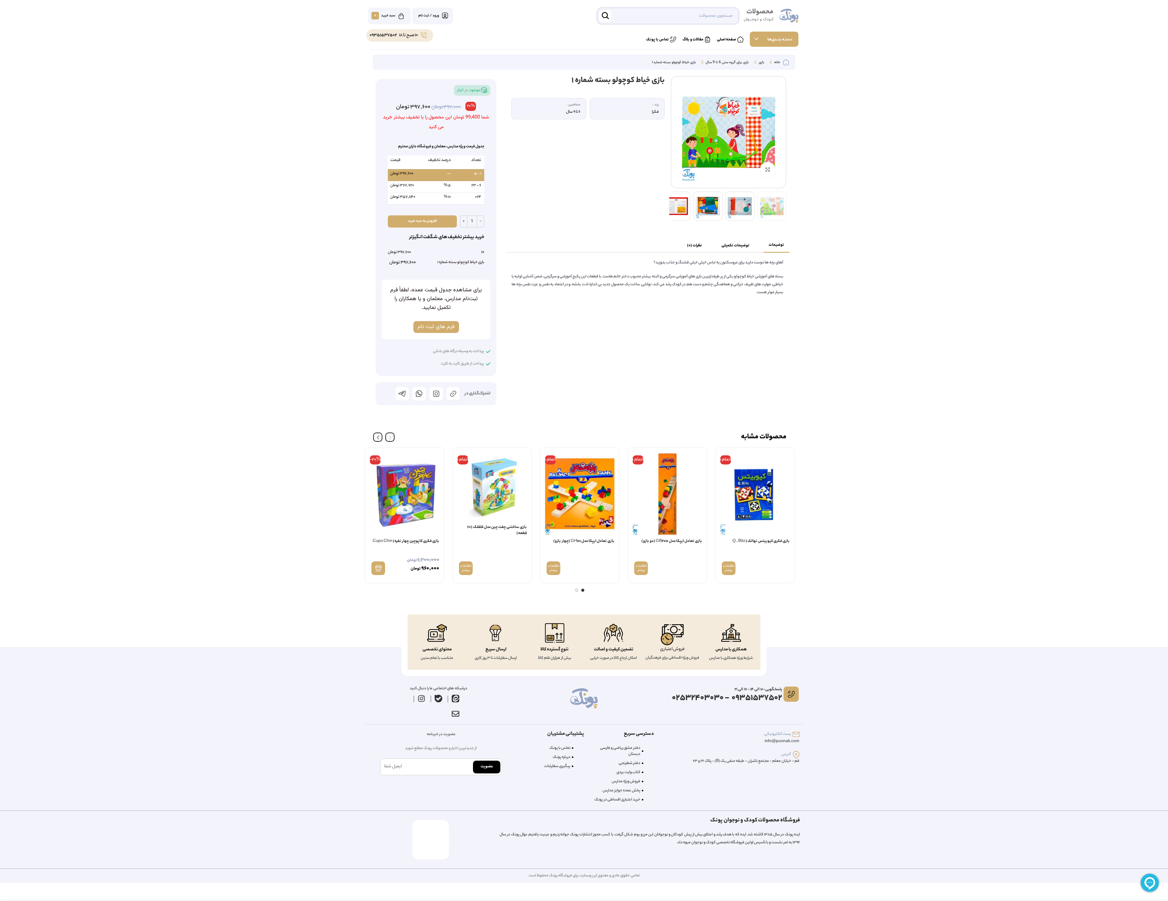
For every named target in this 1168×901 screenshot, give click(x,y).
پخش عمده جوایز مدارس (621, 790)
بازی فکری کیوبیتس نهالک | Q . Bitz (761, 541)
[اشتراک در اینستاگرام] (436, 393)
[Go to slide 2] (576, 590)
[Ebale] (438, 698)
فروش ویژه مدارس (626, 781)
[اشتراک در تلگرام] (402, 393)
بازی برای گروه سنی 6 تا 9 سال (727, 62)
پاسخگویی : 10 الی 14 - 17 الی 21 (758, 689)
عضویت (487, 766)
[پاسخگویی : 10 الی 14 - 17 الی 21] (791, 694)
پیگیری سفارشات (557, 766)
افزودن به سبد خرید (422, 221)
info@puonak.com (782, 741)
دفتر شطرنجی (629, 763)
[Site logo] (789, 16)
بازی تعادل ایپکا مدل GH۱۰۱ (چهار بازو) (583, 541)
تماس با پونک (559, 748)
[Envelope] (455, 713)
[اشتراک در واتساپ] (419, 393)
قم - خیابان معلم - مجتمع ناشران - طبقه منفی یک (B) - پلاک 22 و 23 (746, 761)
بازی (761, 62)
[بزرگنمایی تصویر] (767, 169)
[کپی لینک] (453, 393)
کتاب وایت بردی (628, 772)
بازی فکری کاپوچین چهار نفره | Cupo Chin (406, 541)
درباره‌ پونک (561, 757)
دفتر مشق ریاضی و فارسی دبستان (620, 751)
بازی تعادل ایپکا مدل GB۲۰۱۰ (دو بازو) (671, 541)
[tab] (776, 245)
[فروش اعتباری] (672, 634)
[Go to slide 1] (582, 590)
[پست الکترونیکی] (796, 734)
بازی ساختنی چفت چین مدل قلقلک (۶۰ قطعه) (497, 530)
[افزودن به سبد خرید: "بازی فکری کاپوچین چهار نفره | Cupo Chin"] (378, 568)
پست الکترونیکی (777, 734)
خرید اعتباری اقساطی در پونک (617, 800)
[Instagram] (421, 698)
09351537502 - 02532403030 (727, 698)
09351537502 (383, 35)
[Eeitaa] (455, 698)
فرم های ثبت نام (436, 327)
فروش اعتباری (672, 649)
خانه (776, 62)
